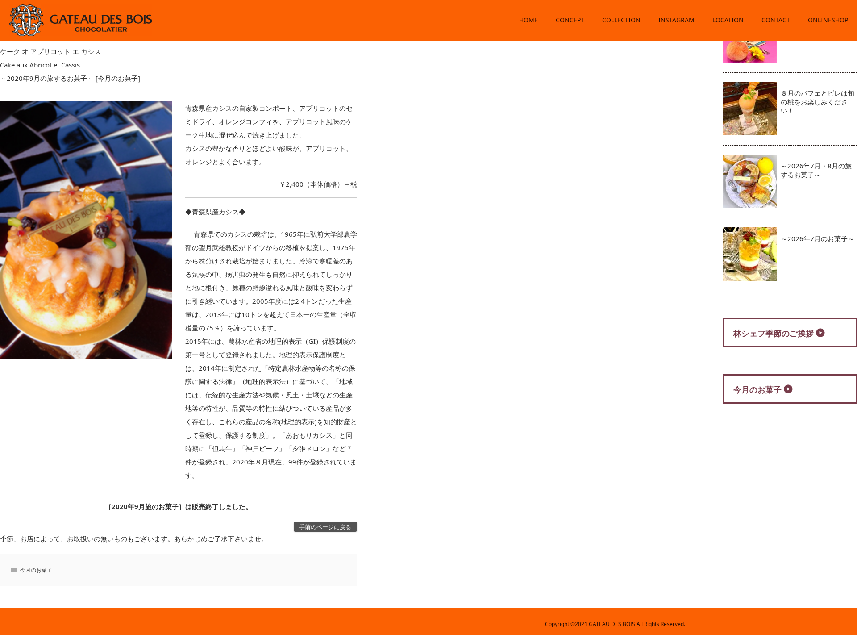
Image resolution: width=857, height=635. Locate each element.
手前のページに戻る (325, 527)
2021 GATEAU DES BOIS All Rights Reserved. (630, 624)
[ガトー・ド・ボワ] (80, 32)
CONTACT (775, 20)
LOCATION (728, 20)
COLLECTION (621, 20)
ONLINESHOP (828, 20)
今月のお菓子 (36, 570)
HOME (528, 20)
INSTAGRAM (676, 20)
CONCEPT (570, 20)
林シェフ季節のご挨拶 (773, 333)
